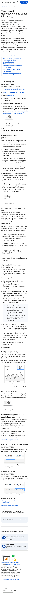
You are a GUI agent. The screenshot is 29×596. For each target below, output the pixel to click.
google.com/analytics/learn (13, 564)
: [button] (8, 55)
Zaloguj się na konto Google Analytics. (13, 89)
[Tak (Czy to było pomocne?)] (21, 520)
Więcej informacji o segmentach (10, 440)
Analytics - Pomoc (10, 2)
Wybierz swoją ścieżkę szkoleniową (10, 562)
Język (5, 588)
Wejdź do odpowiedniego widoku (13, 92)
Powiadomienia (16, 6)
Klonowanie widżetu (8, 64)
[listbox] (8, 591)
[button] (2, 2)
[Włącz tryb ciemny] (15, 590)
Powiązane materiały (8, 75)
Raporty (9, 95)
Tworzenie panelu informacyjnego (12, 58)
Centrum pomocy (5, 6)
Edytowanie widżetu (8, 62)
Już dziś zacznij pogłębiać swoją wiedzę (11, 580)
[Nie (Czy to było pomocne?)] (25, 520)
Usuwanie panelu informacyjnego (12, 73)
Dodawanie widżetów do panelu (11, 60)
